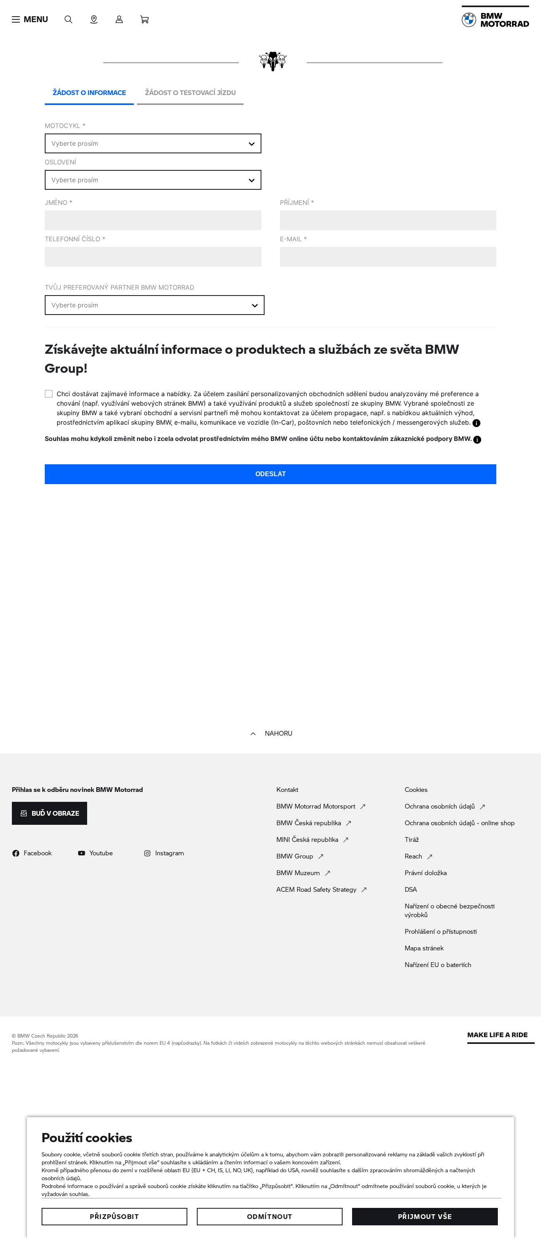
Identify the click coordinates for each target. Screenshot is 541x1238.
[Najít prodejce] (94, 17)
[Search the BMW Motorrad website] (68, 17)
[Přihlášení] (119, 17)
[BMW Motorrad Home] (495, 20)
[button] (30, 19)
